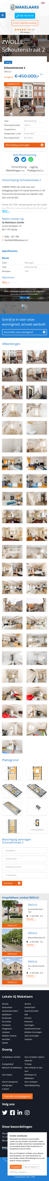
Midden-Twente (9, 1035)
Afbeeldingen (15, 170)
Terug (8, 62)
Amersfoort (7, 1007)
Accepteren (16, 1167)
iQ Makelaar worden (11, 1057)
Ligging (34, 167)
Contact (5, 1089)
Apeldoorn (7, 1014)
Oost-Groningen (31, 1035)
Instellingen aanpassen (19, 1172)
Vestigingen (7, 1085)
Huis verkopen (31, 1081)
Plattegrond (35, 170)
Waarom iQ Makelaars (12, 1067)
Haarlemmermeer (32, 1028)
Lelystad (6, 1032)
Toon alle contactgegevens (17, 1096)
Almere (27, 1004)
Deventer (28, 1021)
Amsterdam (29, 1007)
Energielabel (7, 1064)
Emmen (27, 1018)
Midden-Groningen (33, 1032)
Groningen (29, 1025)
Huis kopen (7, 1074)
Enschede (6, 1021)
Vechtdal (6, 1039)
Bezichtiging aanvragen (18, 144)
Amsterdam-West (10, 1011)
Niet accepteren (31, 1167)
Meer (4, 210)
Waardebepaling (32, 1085)
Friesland (6, 1025)
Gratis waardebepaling (24, 22)
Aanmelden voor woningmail (18, 332)
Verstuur (8, 883)
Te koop (28, 1064)
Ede (26, 1014)
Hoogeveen (7, 1028)
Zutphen (28, 1039)
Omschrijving (19, 167)
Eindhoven (7, 1018)
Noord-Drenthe (31, 1011)
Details (30, 918)
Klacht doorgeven (10, 1081)
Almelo (5, 1004)
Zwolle (5, 1042)
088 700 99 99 (26, 15)
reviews (25, 32)
